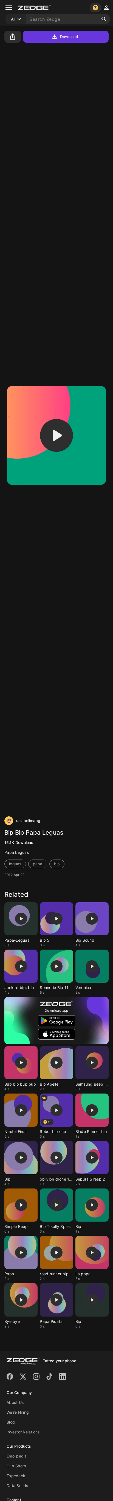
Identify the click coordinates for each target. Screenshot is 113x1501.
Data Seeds (17, 1485)
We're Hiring (18, 1412)
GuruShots (16, 1466)
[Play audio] (56, 435)
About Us (15, 1402)
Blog (11, 1422)
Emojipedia (17, 1456)
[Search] (103, 19)
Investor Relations (23, 1432)
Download (69, 36)
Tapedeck (16, 1475)
